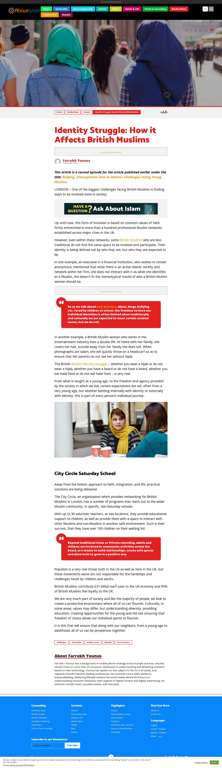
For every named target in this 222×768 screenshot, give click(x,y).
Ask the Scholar (38, 714)
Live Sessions (117, 717)
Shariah (102, 9)
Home (59, 112)
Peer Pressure (123, 642)
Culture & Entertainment (121, 728)
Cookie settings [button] (201, 762)
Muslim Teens (93, 642)
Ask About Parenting (40, 721)
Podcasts (115, 721)
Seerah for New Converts (122, 725)
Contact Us (156, 714)
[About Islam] (24, 11)
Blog (73, 728)
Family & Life (132, 9)
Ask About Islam (38, 710)
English (154, 725)
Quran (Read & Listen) (121, 714)
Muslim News (179, 9)
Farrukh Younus (76, 160)
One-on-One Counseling (42, 728)
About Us (155, 710)
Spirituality (61, 9)
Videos (115, 9)
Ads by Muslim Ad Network (111, 2)
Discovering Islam (83, 9)
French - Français (158, 729)
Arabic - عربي (156, 736)
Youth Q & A (50, 15)
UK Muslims (77, 642)
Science (74, 732)
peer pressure (106, 306)
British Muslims (131, 240)
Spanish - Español (158, 732)
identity (108, 642)
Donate (66, 15)
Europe (87, 112)
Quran (46, 9)
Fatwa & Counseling (155, 9)
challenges (61, 642)
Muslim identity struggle (89, 364)
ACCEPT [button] (214, 762)
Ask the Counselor (39, 717)
